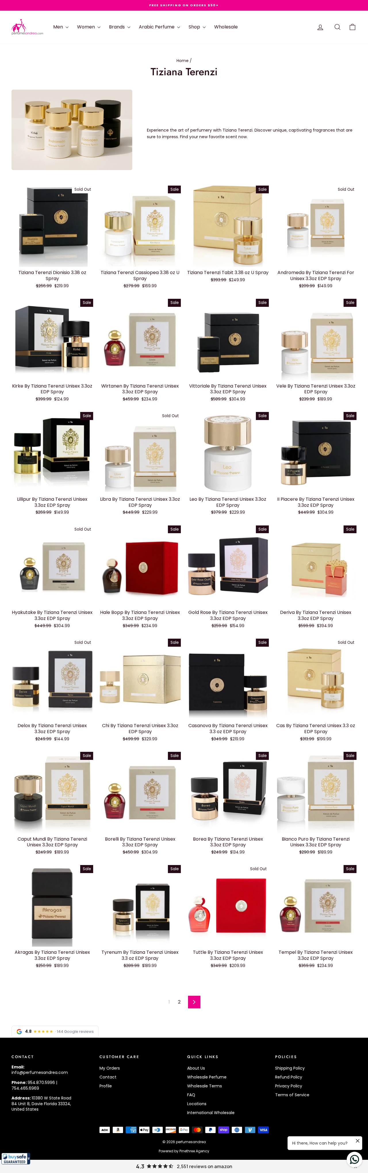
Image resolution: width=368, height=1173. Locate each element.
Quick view (52, 261)
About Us (196, 1068)
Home (183, 60)
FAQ (191, 1095)
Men (58, 27)
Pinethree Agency (194, 1151)
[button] (15, 1158)
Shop (195, 27)
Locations (196, 1104)
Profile (105, 1086)
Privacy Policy (288, 1086)
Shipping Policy (290, 1068)
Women (86, 27)
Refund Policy (288, 1077)
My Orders (109, 1068)
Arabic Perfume (157, 27)
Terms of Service (292, 1095)
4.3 (140, 1166)
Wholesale (226, 27)
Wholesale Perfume (207, 1077)
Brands (117, 27)
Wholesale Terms (204, 1086)
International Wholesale (211, 1113)
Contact (107, 1077)
